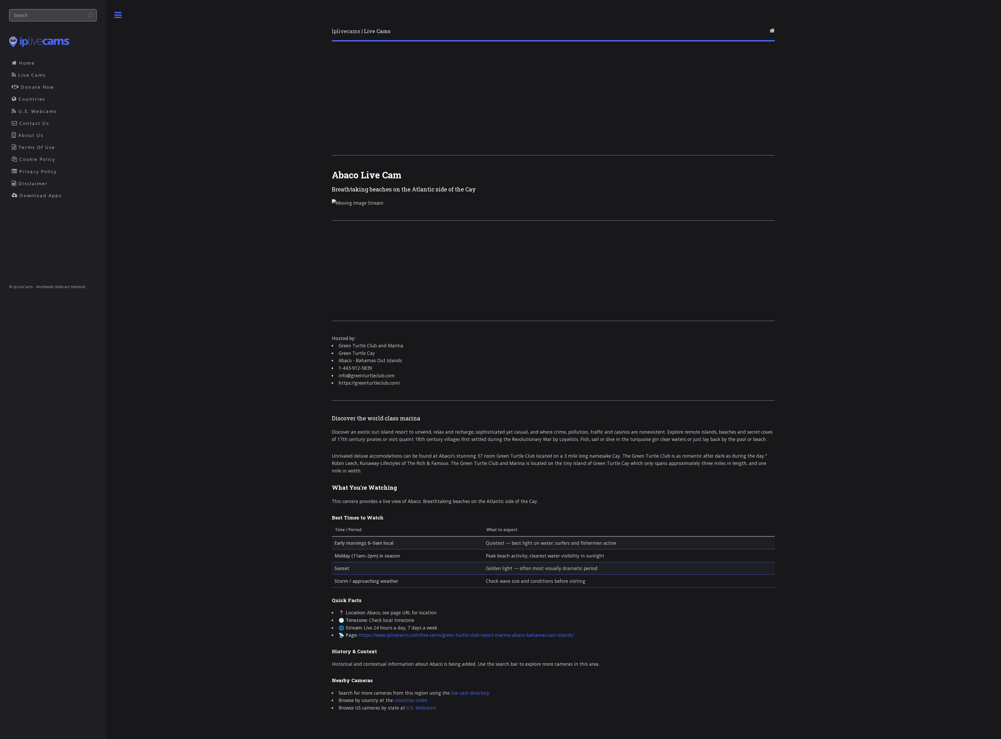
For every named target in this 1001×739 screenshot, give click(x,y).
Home (26, 63)
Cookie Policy (37, 159)
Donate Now (36, 87)
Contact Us (33, 123)
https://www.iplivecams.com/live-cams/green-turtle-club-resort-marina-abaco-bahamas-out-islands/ (466, 635)
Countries (31, 99)
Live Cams (31, 75)
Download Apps (40, 195)
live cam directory (470, 693)
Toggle (118, 15)
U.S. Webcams (421, 708)
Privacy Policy (37, 171)
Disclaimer (32, 183)
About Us (30, 135)
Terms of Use (36, 147)
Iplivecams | (361, 31)
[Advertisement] (488, 105)
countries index (410, 700)
